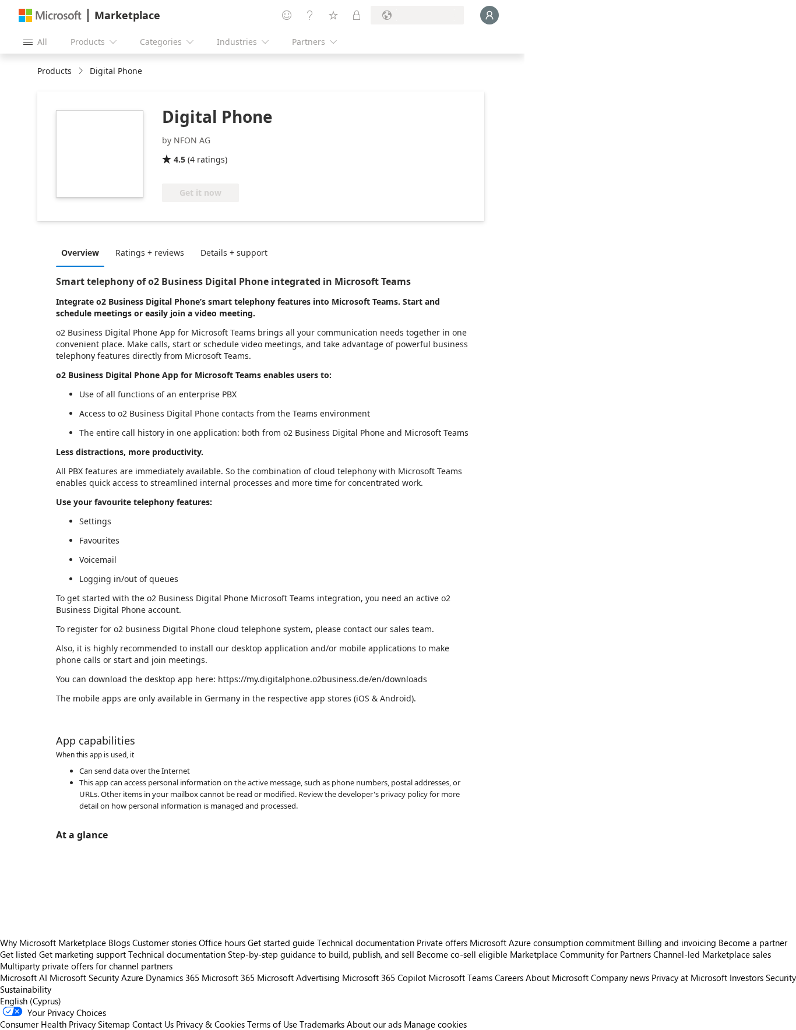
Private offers (442, 942)
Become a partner (752, 942)
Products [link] (54, 70)
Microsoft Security (84, 977)
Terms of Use (272, 1024)
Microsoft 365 (228, 977)
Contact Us (153, 1024)
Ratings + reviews (149, 252)
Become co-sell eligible (462, 954)
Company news (620, 977)
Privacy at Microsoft (689, 977)
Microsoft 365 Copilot (384, 977)
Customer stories (164, 942)
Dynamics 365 (172, 977)
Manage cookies (435, 1024)
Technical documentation (365, 942)
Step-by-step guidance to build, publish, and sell (321, 954)
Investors (746, 977)
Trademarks (322, 1024)
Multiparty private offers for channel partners (86, 966)
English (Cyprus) (30, 1001)
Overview (80, 252)
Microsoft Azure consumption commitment (553, 942)
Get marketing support (82, 954)
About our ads (374, 1024)
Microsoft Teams (460, 977)
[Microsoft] (50, 15)
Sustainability (25, 989)
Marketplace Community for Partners (580, 954)
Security (781, 977)
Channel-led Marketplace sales (712, 954)
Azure (132, 977)
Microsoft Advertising (298, 977)
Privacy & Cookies (210, 1024)
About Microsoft (557, 977)
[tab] (83, 252)
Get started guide (281, 942)
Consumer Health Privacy (48, 1024)
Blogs (119, 942)
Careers (509, 977)
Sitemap (114, 1024)
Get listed (18, 954)
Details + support (233, 252)
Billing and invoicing (676, 942)
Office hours (222, 942)
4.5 (179, 159)
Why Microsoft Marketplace (53, 942)
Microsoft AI (23, 977)
